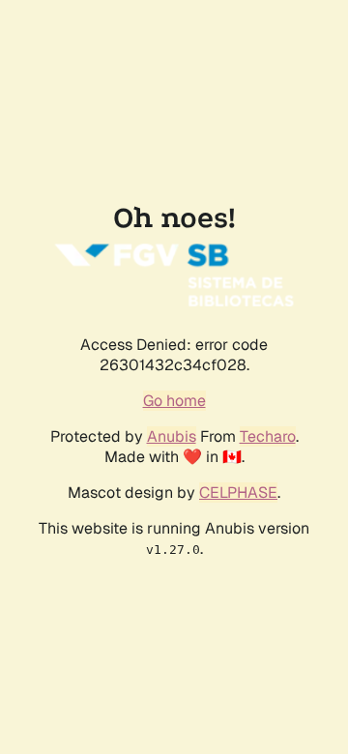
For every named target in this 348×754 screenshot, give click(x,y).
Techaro (268, 436)
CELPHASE (238, 492)
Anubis (171, 436)
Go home (174, 401)
